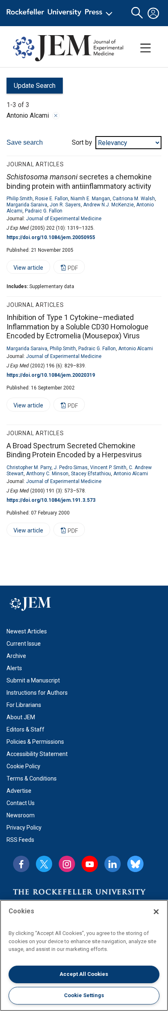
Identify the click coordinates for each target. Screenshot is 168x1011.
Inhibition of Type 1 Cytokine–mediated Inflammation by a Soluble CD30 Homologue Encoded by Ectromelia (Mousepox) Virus (77, 326)
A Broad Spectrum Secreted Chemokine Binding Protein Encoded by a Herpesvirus (74, 450)
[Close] (56, 115)
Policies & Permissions (35, 741)
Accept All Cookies (84, 974)
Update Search (31, 88)
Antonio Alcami (135, 348)
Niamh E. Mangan (90, 198)
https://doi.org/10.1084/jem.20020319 (51, 375)
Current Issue (24, 643)
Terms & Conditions (32, 778)
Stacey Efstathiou (91, 473)
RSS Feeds (20, 840)
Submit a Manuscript (33, 680)
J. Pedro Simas (71, 467)
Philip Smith (20, 198)
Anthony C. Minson (47, 473)
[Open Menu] (61, 13)
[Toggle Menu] (145, 48)
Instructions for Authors (37, 692)
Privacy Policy (24, 827)
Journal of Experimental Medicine (64, 218)
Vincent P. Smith (108, 467)
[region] (84, 955)
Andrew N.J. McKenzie (108, 205)
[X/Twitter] (44, 864)
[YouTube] (90, 864)
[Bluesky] (135, 864)
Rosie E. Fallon (51, 198)
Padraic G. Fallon (43, 211)
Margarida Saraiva (27, 205)
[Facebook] (21, 864)
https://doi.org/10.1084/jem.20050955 (51, 237)
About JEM (21, 717)
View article (25, 269)
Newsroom (21, 815)
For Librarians (24, 705)
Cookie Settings (84, 995)
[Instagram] (67, 864)
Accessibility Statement (37, 754)
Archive (16, 656)
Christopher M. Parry (29, 467)
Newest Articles (27, 631)
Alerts (14, 668)
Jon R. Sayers (65, 205)
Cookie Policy (23, 766)
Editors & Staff (25, 729)
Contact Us (21, 803)
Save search (25, 142)
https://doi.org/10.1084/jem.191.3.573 (51, 500)
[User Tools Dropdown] (153, 13)
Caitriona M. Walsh (134, 198)
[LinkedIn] (112, 864)
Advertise (19, 790)
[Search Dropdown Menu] (137, 13)
